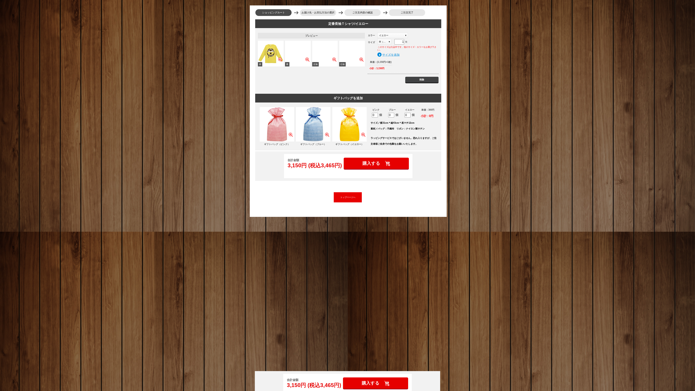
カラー (371, 35)
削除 (422, 79)
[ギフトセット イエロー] (349, 124)
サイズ (371, 42)
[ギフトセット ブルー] (313, 124)
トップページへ (347, 197)
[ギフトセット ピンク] (277, 124)
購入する (372, 163)
